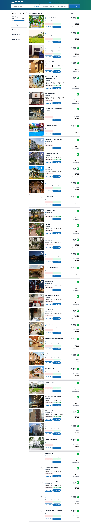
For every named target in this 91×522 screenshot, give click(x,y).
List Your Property (55, 2)
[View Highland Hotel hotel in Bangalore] (36, 458)
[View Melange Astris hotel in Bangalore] (36, 200)
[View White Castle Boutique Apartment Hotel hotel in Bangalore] (36, 343)
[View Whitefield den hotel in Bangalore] (36, 328)
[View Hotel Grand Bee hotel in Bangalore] (36, 372)
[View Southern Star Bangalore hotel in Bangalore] (36, 158)
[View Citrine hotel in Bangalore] (36, 429)
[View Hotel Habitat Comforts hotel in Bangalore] (36, 21)
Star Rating (15, 25)
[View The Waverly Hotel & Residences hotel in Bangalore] (36, 500)
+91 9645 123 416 (76, 2)
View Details (48, 26)
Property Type (16, 29)
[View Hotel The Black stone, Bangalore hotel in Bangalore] (36, 51)
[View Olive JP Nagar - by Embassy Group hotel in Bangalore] (36, 144)
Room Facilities (16, 39)
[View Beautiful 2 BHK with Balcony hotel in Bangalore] (36, 314)
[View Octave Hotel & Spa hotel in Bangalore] (36, 66)
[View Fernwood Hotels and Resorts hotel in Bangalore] (36, 401)
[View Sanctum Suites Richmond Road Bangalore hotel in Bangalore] (36, 113)
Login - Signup (66, 2)
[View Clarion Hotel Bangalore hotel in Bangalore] (36, 472)
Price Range (15, 17)
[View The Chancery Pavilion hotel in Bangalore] (36, 358)
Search (74, 6)
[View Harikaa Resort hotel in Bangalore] (36, 257)
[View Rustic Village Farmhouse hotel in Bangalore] (36, 272)
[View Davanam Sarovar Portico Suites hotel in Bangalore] (36, 514)
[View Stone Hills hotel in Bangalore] (36, 172)
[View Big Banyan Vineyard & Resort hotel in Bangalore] (36, 486)
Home (12, 11)
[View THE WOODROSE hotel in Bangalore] (36, 387)
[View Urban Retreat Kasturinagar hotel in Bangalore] (36, 300)
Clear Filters (22, 13)
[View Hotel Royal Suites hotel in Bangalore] (36, 98)
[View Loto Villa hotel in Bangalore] (36, 229)
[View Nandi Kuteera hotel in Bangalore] (36, 286)
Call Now (58, 26)
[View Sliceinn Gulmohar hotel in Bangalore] (36, 215)
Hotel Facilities (16, 34)
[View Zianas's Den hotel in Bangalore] (36, 243)
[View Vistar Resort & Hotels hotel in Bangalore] (36, 129)
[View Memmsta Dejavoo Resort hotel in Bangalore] (36, 36)
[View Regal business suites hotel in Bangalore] (36, 443)
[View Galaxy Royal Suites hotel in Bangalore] (36, 415)
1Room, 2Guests (63, 6)
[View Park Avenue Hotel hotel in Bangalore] (36, 186)
